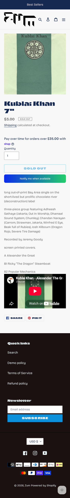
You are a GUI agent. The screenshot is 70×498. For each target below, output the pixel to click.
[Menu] (64, 19)
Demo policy (16, 363)
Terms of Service (19, 373)
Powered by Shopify (43, 485)
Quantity (10, 148)
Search (12, 352)
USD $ (33, 441)
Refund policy (17, 383)
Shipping (10, 125)
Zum (27, 485)
